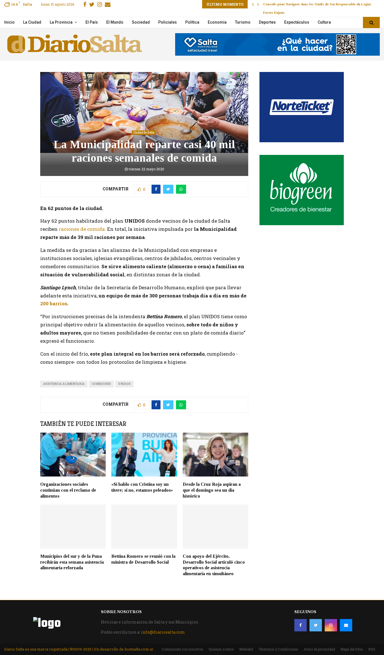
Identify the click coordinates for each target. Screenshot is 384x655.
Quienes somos (221, 649)
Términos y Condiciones (278, 649)
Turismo (242, 22)
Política (192, 22)
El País (91, 22)
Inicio (9, 22)
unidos (124, 384)
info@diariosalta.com (163, 632)
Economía (217, 22)
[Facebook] (300, 625)
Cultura (324, 22)
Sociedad (141, 22)
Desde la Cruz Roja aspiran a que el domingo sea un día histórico (212, 490)
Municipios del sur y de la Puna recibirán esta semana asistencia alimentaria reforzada (72, 562)
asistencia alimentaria (64, 384)
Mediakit (246, 649)
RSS (371, 649)
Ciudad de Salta (143, 132)
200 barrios (53, 303)
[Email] (346, 625)
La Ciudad (32, 22)
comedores (101, 384)
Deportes (267, 22)
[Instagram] (331, 625)
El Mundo (114, 22)
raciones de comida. (82, 229)
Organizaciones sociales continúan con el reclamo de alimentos (68, 490)
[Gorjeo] (316, 625)
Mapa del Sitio (351, 649)
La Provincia (61, 22)
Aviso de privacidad (319, 649)
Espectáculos (296, 22)
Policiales (167, 22)
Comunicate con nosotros (182, 649)
